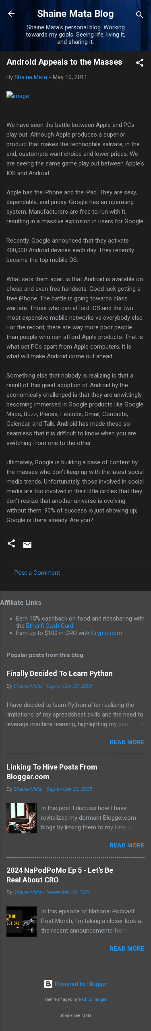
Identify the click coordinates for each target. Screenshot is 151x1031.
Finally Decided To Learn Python (59, 673)
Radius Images (93, 999)
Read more (127, 742)
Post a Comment (37, 572)
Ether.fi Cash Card (49, 625)
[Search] (140, 16)
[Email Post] (27, 547)
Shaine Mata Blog (75, 13)
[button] (140, 64)
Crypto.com (106, 633)
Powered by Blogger (80, 984)
